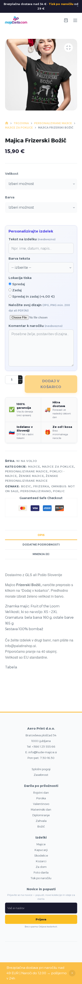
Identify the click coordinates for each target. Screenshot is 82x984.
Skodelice (41, 855)
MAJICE (34, 466)
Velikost (11, 173)
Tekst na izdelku (32, 239)
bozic (26, 486)
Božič (41, 826)
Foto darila (41, 872)
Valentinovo (41, 804)
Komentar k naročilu (36, 326)
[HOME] (6, 123)
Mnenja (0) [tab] (41, 554)
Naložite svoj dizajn (39, 307)
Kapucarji (41, 850)
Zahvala (41, 820)
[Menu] (75, 20)
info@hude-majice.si (42, 752)
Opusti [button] (72, 973)
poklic (59, 491)
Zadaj (16, 290)
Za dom (41, 867)
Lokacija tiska (20, 278)
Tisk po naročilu (61, 4)
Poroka (41, 798)
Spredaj (18, 284)
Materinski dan (41, 809)
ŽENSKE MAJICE (31, 476)
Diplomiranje (41, 815)
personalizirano (35, 491)
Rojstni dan (41, 792)
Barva (9, 197)
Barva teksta (19, 258)
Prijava (41, 919)
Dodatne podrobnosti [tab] (41, 544)
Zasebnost (41, 774)
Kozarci (41, 861)
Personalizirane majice (26, 471)
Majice (41, 844)
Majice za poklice (58, 466)
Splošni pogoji (41, 769)
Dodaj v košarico (50, 384)
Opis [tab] (41, 535)
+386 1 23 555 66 (43, 746)
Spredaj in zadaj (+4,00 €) (33, 296)
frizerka (41, 486)
